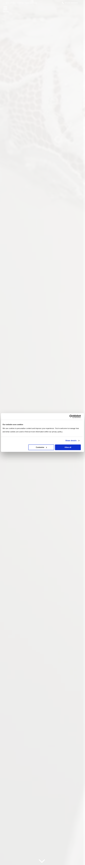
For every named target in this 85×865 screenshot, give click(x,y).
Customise (40, 447)
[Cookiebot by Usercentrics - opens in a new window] (71, 416)
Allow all (68, 447)
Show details (71, 440)
